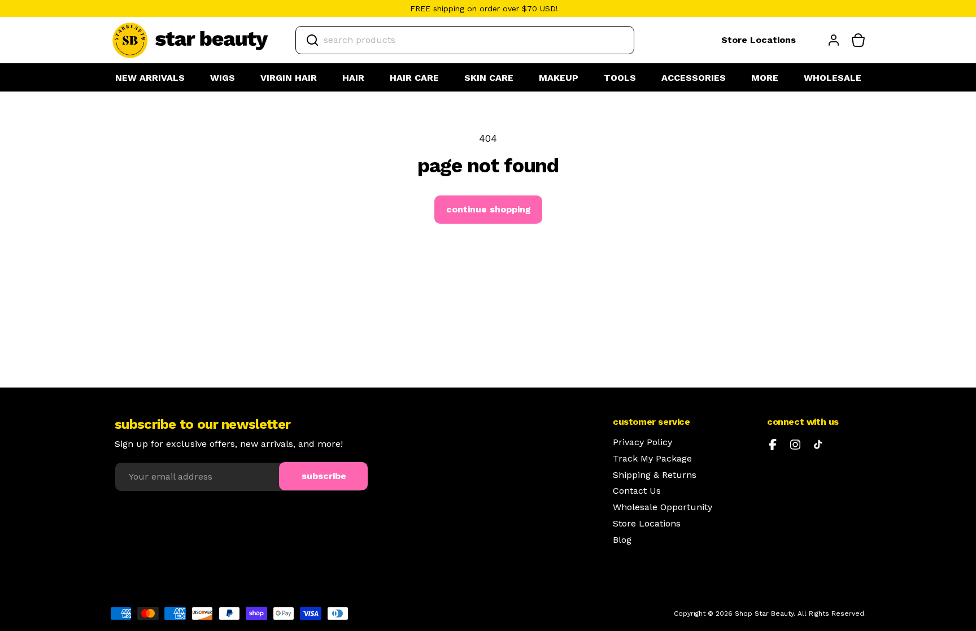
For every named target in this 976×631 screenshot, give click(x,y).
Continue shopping (488, 209)
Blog (622, 540)
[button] (222, 78)
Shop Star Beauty (764, 613)
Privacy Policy (642, 442)
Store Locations (758, 39)
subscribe (324, 476)
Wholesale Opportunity (662, 507)
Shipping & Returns (654, 475)
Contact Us (637, 490)
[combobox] (464, 40)
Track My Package (652, 458)
